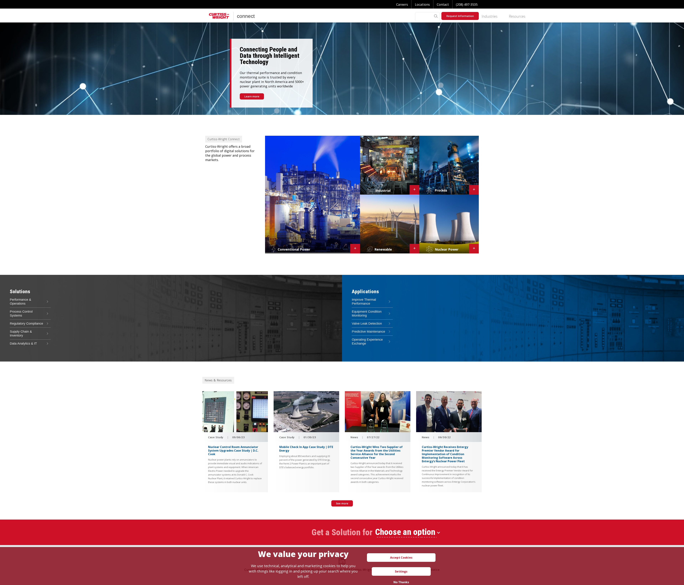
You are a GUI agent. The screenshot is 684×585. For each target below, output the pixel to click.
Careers (402, 4)
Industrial (383, 190)
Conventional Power (294, 249)
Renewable (383, 249)
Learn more (251, 96)
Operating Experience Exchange (367, 341)
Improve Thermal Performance (364, 301)
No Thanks (401, 582)
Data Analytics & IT (23, 343)
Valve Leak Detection (367, 323)
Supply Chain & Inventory (21, 333)
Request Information (460, 16)
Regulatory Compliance (26, 323)
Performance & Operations (20, 301)
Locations (422, 4)
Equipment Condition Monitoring (367, 313)
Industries (490, 17)
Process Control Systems (21, 313)
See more (342, 503)
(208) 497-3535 (467, 4)
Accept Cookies (401, 557)
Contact (443, 4)
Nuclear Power (446, 249)
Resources (517, 17)
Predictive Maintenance (368, 331)
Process (441, 190)
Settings (401, 571)
